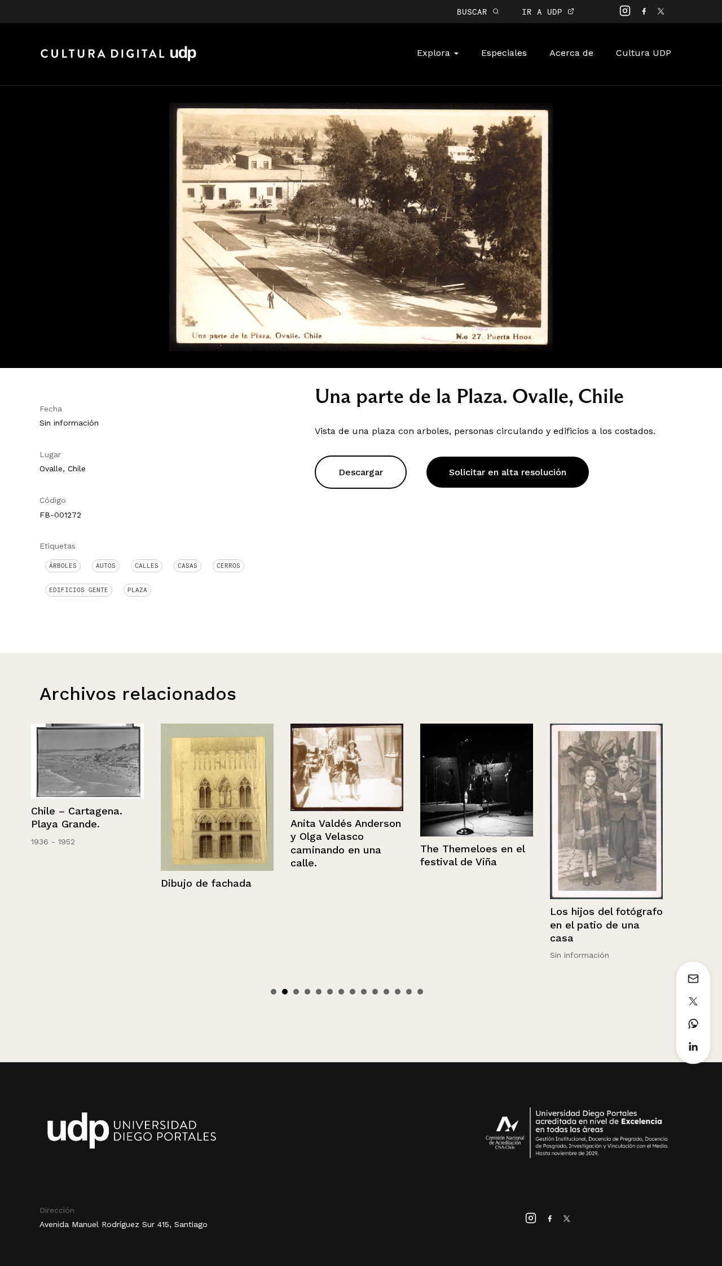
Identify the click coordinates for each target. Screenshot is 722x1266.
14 (420, 992)
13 (409, 992)
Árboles (63, 566)
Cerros (228, 566)
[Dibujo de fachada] (87, 797)
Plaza (137, 590)
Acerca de (571, 52)
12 (397, 992)
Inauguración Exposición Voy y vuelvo (591, 827)
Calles (147, 566)
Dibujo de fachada (76, 883)
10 (375, 992)
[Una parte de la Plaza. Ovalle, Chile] (361, 226)
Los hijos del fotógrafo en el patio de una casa (476, 924)
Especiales (504, 52)
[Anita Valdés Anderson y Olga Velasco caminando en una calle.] (217, 767)
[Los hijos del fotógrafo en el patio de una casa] (476, 812)
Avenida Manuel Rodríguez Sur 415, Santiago (123, 1224)
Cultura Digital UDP (118, 60)
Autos (106, 566)
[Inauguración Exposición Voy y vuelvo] (606, 762)
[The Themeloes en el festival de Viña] (346, 780)
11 (386, 992)
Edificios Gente (78, 590)
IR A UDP (544, 11)
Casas (187, 566)
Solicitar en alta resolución (507, 472)
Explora (435, 52)
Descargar (360, 472)
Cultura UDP (643, 52)
